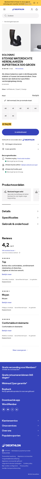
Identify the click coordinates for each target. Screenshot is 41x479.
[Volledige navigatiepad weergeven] (3, 21)
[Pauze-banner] (34, 2)
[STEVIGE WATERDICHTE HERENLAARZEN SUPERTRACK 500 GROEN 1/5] (16, 38)
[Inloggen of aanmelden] (31, 9)
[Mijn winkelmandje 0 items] (36, 9)
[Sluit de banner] (37, 2)
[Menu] (4, 9)
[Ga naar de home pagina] (18, 9)
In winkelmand (20, 132)
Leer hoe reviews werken (10, 253)
